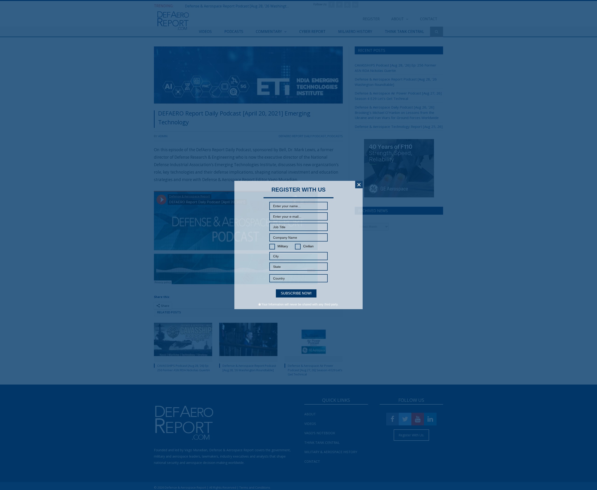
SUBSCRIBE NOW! (296, 293)
